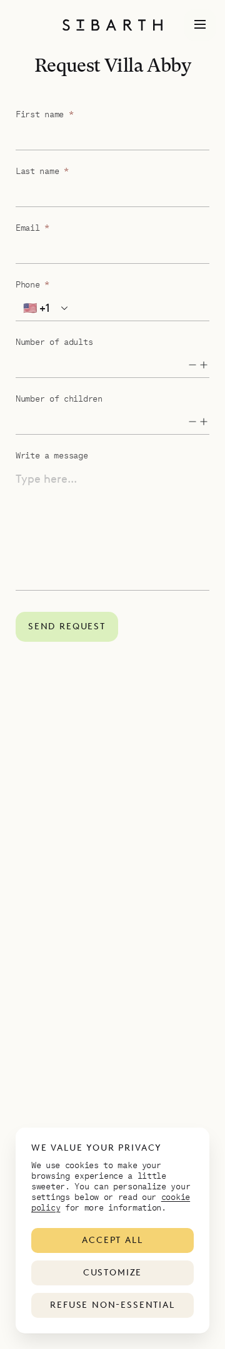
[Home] (112, 25)
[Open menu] (200, 25)
